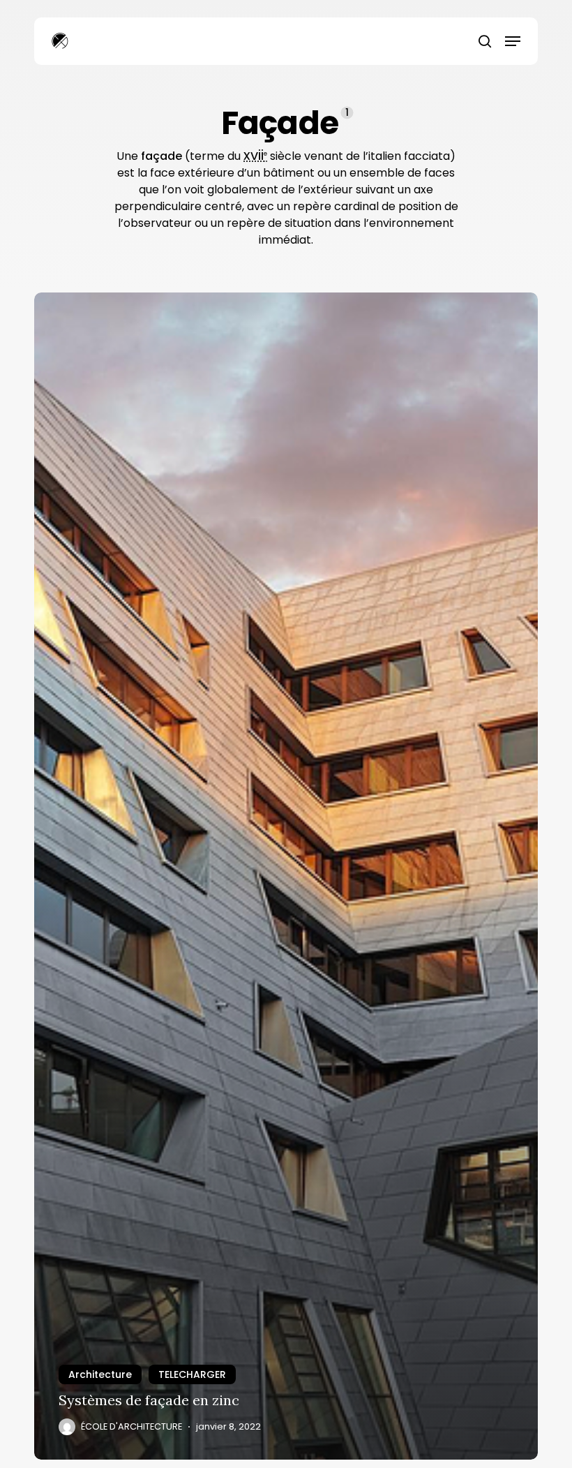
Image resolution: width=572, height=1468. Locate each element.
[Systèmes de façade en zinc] (286, 876)
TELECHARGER (192, 1374)
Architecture (100, 1374)
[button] (512, 41)
